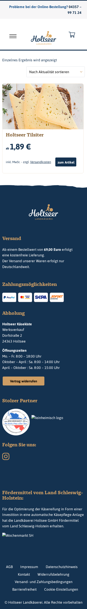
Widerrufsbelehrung (53, 574)
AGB (9, 567)
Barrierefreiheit (24, 589)
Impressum (29, 567)
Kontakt (24, 574)
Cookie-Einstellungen (61, 589)
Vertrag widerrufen (23, 381)
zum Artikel (66, 162)
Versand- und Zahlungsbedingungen (43, 582)
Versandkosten (40, 162)
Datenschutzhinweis (62, 567)
